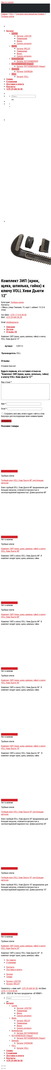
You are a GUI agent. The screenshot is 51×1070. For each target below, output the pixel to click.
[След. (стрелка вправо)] (5, 1068)
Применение (22, 1010)
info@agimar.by (12, 322)
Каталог (9, 974)
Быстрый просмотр (9, 471)
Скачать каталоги (24, 1015)
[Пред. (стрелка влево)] (2, 1068)
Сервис (9, 976)
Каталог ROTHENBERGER (27, 1033)
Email (4, 408)
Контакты (10, 967)
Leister (14, 1005)
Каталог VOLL (23, 1048)
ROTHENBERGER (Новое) (22, 1035)
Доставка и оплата (14, 969)
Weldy (14, 1018)
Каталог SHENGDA (25, 1043)
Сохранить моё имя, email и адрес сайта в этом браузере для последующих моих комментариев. (22, 414)
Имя (3, 404)
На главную (11, 960)
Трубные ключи (7, 16)
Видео (19, 1013)
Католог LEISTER (24, 1008)
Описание (10, 327)
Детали (9, 329)
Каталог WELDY (13, 984)
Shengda (15, 1040)
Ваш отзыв (6, 382)
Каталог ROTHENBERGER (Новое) (31, 1038)
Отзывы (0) (11, 332)
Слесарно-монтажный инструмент (30, 14)
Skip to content (7, 2)
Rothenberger (17, 1030)
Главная (4, 14)
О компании (11, 962)
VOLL (11, 14)
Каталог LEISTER (13, 981)
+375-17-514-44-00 (18, 315)
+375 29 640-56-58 (14, 317)
